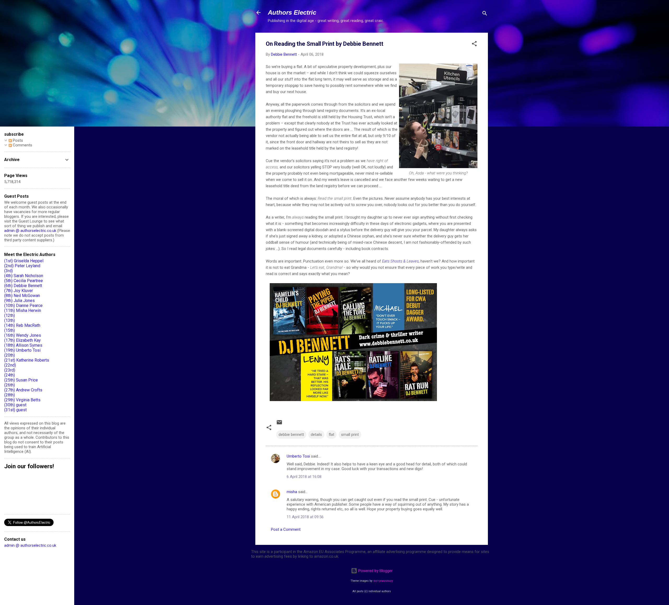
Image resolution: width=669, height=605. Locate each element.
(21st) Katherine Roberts (26, 360)
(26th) (9, 385)
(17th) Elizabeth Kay (22, 340)
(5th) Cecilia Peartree (23, 280)
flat (331, 434)
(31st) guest (15, 409)
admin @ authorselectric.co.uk (30, 230)
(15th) (9, 330)
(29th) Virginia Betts (22, 399)
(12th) (9, 315)
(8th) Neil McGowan (22, 295)
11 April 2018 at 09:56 (305, 517)
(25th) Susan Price (21, 380)
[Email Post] (279, 424)
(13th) (9, 320)
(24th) (9, 375)
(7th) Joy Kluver (18, 290)
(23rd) (9, 370)
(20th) (9, 355)
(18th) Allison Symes (23, 345)
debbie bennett (291, 434)
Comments (22, 145)
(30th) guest (15, 404)
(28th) (9, 394)
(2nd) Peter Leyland (22, 265)
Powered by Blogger (375, 570)
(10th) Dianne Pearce (23, 305)
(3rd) (8, 270)
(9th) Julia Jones (19, 300)
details (316, 434)
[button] (474, 45)
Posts (17, 140)
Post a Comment (286, 529)
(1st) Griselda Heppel (23, 260)
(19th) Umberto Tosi (22, 350)
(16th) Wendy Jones (22, 335)
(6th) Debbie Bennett (23, 285)
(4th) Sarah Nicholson (23, 275)
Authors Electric (292, 12)
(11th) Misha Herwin (22, 310)
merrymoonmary (383, 581)
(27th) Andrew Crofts (23, 389)
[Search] (485, 14)
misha (292, 491)
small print (350, 434)
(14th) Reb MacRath (22, 325)
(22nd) (10, 365)
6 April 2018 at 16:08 (304, 476)
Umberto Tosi (298, 456)
